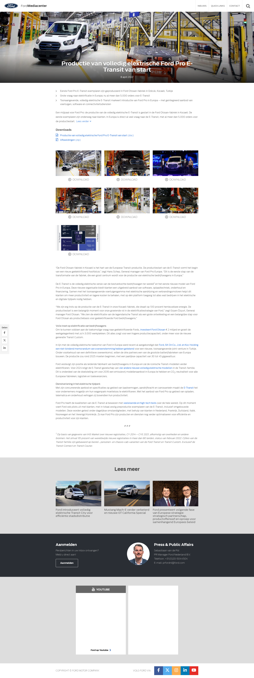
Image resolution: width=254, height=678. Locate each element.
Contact (234, 6)
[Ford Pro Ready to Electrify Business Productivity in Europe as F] (175, 163)
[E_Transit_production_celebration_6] (78, 163)
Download (80, 179)
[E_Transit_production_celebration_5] (127, 200)
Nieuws (202, 6)
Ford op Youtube (100, 650)
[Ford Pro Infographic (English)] (78, 238)
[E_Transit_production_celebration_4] (127, 163)
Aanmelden (66, 563)
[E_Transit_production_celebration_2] (175, 200)
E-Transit (189, 388)
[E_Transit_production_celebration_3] (78, 200)
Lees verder (82, 121)
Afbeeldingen (67, 140)
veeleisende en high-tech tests (139, 403)
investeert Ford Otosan (152, 329)
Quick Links (218, 6)
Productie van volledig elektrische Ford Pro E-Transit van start (93, 135)
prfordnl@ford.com (174, 562)
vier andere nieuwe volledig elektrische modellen (145, 368)
